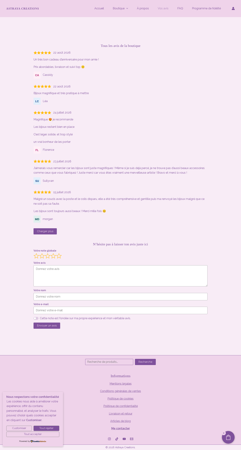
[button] (126, 8)
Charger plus (45, 231)
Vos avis (163, 8)
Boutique (119, 8)
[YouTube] (124, 438)
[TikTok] (116, 438)
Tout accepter (33, 434)
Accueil (99, 8)
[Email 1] (131, 438)
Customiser (19, 428)
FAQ (180, 8)
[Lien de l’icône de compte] (233, 8)
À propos (143, 8)
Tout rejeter (46, 428)
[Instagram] (109, 438)
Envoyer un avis (47, 325)
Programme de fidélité (206, 8)
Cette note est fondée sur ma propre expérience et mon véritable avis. (85, 318)
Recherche (145, 361)
